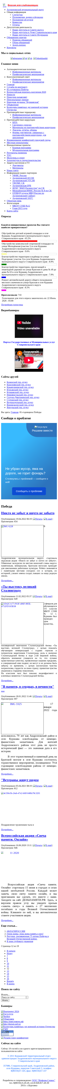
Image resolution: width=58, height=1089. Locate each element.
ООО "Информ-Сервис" (43, 1080)
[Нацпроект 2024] (10, 1011)
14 (8, 973)
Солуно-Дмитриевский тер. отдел (23, 397)
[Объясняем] (7, 1019)
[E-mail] (48, 519)
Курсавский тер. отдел (17, 390)
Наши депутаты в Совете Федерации (30, 35)
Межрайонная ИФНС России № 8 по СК (32, 190)
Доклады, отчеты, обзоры (24, 130)
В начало (11, 951)
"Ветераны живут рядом (20, 780)
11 (8, 966)
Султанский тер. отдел (17, 400)
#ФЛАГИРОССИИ (16, 931)
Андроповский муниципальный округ (25, 9)
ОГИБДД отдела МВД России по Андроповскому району (28, 194)
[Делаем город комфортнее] (14, 1038)
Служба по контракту (17, 87)
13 (8, 971)
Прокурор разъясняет (17, 97)
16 (8, 979)
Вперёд (10, 981)
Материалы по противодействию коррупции (33, 127)
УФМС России (19, 175)
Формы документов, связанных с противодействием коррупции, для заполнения (29, 135)
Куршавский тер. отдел (18, 392)
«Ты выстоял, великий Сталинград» (18, 588)
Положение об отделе (22, 20)
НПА (14, 122)
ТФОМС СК (18, 183)
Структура (17, 14)
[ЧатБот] (5, 1016)
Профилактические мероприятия (28, 74)
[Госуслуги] (7, 1014)
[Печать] (37, 519)
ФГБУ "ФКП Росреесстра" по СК (28, 188)
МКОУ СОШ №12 (21, 206)
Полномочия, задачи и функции (27, 17)
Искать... (5, 994)
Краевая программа (21, 147)
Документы (18, 165)
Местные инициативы (17, 142)
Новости (11, 94)
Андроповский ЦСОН (23, 178)
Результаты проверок (17, 153)
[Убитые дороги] (11, 1024)
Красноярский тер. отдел (19, 385)
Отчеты (16, 25)
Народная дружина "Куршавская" (23, 102)
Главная (10, 84)
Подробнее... (7, 580)
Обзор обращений (21, 42)
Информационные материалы (26, 72)
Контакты (11, 47)
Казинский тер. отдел (17, 382)
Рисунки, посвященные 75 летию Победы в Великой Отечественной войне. (28, 937)
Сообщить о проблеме (29, 491)
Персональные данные (18, 99)
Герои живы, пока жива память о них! (25, 934)
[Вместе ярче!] (12, 1021)
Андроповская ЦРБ (21, 185)
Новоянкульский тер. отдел (20, 395)
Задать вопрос (19, 45)
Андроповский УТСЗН (23, 180)
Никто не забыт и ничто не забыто (27, 513)
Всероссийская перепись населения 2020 (26, 92)
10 (8, 963)
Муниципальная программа (25, 150)
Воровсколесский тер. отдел (20, 405)
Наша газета (12, 170)
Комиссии (17, 22)
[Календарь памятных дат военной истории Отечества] (28, 1026)
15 (8, 976)
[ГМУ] (4, 1029)
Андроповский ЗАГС (22, 198)
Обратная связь (14, 201)
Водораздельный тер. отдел (20, 402)
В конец (10, 984)
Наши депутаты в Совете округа (28, 30)
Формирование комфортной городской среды (29, 140)
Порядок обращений (22, 40)
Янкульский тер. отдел (18, 407)
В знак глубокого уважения (20, 941)
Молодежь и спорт (16, 158)
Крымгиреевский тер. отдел (20, 387)
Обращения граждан (16, 37)
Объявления (12, 104)
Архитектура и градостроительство (24, 160)
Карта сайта (12, 211)
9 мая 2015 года (19, 208)
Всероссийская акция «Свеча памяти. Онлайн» (23, 837)
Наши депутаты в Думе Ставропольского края (34, 32)
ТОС (9, 155)
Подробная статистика (12, 304)
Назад (9, 953)
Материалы (17, 168)
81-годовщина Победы (18, 89)
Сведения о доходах (22, 125)
